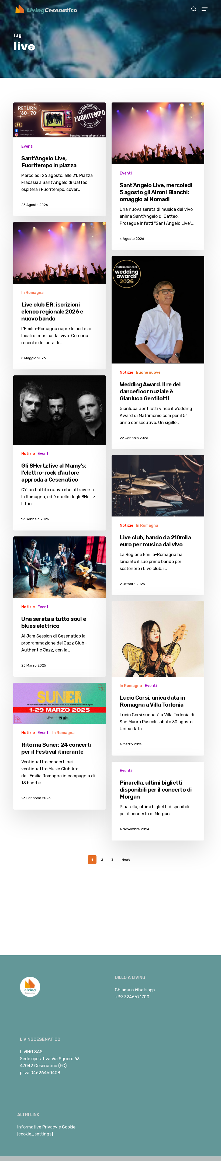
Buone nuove (148, 372)
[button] (205, 9)
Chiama (122, 989)
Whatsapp (145, 989)
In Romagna (32, 292)
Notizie (126, 372)
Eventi (27, 146)
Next (126, 859)
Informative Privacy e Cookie (46, 1127)
